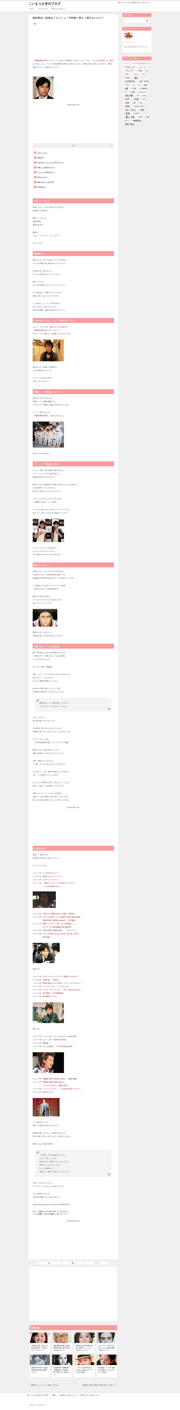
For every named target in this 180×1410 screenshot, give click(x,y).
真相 (127, 113)
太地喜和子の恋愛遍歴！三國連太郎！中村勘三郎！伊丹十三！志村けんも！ (62, 1371)
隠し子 (127, 120)
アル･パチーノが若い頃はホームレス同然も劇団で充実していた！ (106, 1348)
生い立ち (130, 109)
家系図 (133, 92)
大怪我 (127, 85)
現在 (127, 106)
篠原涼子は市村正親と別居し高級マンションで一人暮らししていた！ (84, 1348)
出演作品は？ (41, 187)
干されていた (143, 92)
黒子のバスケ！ (42, 177)
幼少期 (129, 95)
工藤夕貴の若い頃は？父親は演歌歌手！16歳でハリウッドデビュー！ (39, 1348)
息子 (127, 99)
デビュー (130, 67)
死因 (127, 103)
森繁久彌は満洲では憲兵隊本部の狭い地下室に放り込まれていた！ (62, 1348)
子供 (134, 88)
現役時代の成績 (138, 106)
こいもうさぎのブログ (45, 3)
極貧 (144, 99)
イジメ (127, 63)
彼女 (144, 95)
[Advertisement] (73, 41)
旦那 (136, 99)
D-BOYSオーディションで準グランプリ (50, 162)
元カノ (127, 74)
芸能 (35, 23)
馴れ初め (130, 124)
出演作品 (130, 81)
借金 (147, 70)
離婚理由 (137, 121)
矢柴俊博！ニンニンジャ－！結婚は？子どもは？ (45, 1385)
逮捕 (147, 117)
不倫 (140, 71)
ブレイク (129, 71)
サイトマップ (42, 9)
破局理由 (136, 113)
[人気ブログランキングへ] (129, 37)
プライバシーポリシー (58, 9)
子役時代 (144, 89)
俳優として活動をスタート (46, 167)
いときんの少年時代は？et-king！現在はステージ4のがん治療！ (84, 1370)
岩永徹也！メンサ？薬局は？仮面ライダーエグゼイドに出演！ (106, 1370)
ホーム (32, 9)
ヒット (143, 67)
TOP (39, 1395)
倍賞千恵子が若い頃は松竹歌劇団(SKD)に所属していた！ (39, 1370)
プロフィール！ (42, 153)
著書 (140, 117)
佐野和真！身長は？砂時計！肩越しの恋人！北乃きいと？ (99, 1385)
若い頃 (130, 117)
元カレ (136, 74)
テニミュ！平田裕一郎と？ (46, 172)
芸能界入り (41, 157)
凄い (136, 77)
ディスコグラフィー (142, 63)
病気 (142, 110)
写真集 (127, 78)
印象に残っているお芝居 (45, 182)
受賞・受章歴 (144, 81)
